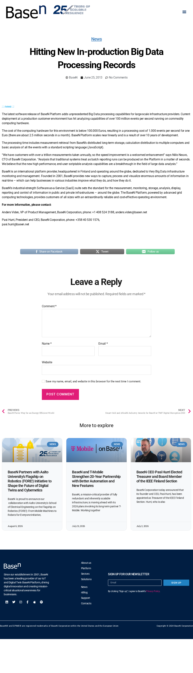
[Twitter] (14, 602)
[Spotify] (41, 602)
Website (47, 362)
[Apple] (34, 602)
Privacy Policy (153, 591)
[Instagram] (21, 602)
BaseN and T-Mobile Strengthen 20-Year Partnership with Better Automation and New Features (96, 479)
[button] (184, 12)
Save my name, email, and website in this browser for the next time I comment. (93, 381)
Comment (49, 306)
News (96, 39)
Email (103, 343)
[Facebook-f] (28, 602)
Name (47, 343)
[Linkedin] (7, 602)
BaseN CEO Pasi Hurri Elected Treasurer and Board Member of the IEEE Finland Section (159, 476)
